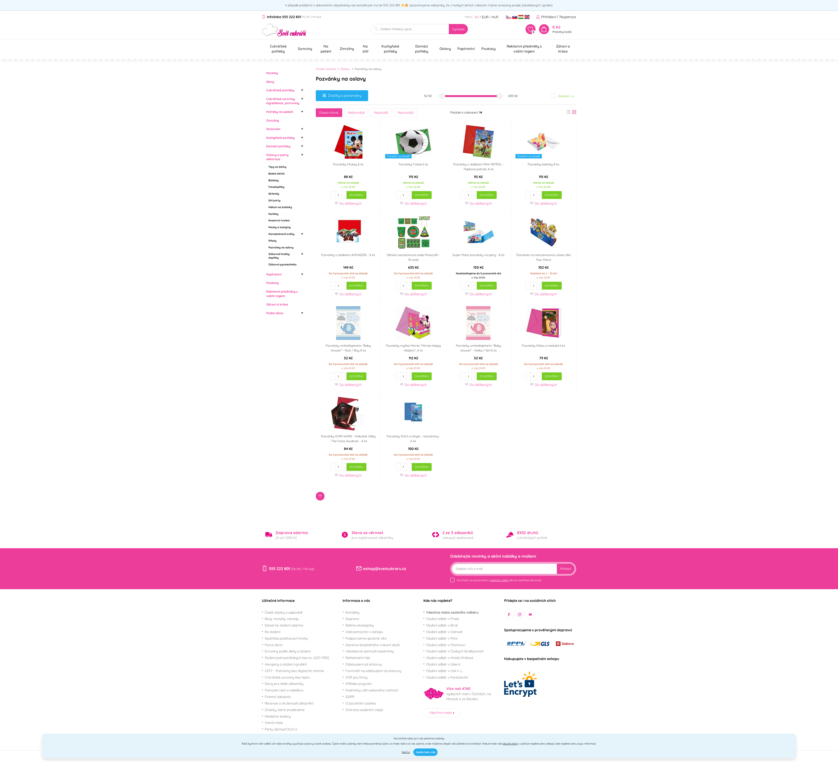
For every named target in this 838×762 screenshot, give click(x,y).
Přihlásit (565, 569)
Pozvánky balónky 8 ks (543, 164)
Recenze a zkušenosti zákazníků (289, 703)
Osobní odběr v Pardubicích (447, 677)
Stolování (273, 129)
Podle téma (274, 313)
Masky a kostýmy (279, 227)
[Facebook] (509, 614)
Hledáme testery (278, 716)
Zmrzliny (272, 120)
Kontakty (352, 612)
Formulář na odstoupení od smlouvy (373, 671)
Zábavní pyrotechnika (282, 264)
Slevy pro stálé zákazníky (284, 683)
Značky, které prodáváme (285, 710)
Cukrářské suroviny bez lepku (287, 677)
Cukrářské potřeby (280, 90)
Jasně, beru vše (425, 752)
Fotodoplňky (276, 186)
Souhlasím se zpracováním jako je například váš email (499, 580)
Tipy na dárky (277, 166)
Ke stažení (272, 632)
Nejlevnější (356, 112)
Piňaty (272, 240)
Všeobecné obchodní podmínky (369, 651)
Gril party (274, 200)
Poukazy (272, 283)
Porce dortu (274, 645)
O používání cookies (360, 703)
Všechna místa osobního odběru (452, 612)
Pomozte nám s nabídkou (284, 690)
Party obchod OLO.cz (281, 729)
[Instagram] (520, 614)
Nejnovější (406, 112)
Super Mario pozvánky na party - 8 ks (478, 255)
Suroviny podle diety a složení (288, 651)
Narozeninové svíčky (281, 234)
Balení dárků (276, 173)
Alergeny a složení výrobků (286, 664)
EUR (485, 17)
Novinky (272, 73)
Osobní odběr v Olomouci (445, 645)
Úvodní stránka (326, 69)
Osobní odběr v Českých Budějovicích (455, 651)
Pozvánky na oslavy (281, 247)
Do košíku (356, 195)
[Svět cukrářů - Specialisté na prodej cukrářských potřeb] (284, 30)
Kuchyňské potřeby (280, 138)
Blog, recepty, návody (282, 618)
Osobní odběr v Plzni (441, 638)
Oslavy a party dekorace (277, 157)
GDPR (349, 696)
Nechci (406, 752)
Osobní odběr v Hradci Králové (449, 657)
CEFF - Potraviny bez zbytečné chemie (294, 671)
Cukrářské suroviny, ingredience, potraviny (282, 101)
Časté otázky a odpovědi (283, 612)
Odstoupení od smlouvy (363, 664)
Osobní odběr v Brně (442, 625)
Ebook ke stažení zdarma (284, 625)
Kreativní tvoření (279, 220)
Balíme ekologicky (359, 625)
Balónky (273, 180)
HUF (495, 17)
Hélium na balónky (280, 207)
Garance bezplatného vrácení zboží (372, 645)
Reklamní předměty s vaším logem (282, 294)
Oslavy (344, 69)
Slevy (270, 82)
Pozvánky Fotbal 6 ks (413, 164)
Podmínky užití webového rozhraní (371, 690)
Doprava (352, 618)
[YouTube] (530, 614)
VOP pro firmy (356, 677)
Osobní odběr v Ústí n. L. (444, 671)
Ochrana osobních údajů (364, 710)
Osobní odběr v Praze (442, 618)
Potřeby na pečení (279, 112)
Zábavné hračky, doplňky (279, 255)
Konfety (273, 214)
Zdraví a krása (277, 304)
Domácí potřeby (278, 146)
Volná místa (274, 722)
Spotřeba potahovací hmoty (286, 638)
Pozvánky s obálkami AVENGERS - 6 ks (348, 255)
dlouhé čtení (510, 743)
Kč (477, 17)
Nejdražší (381, 112)
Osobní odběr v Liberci (443, 664)
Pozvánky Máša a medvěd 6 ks (543, 346)
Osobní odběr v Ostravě (444, 632)
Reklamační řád (357, 657)
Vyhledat (458, 29)
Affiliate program (358, 683)
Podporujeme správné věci (366, 638)
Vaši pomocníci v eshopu (364, 632)
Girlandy (273, 193)
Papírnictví (274, 274)
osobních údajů (499, 580)
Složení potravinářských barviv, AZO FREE (297, 657)
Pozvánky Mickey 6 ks (348, 164)
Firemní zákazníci (278, 696)
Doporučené (328, 112)
